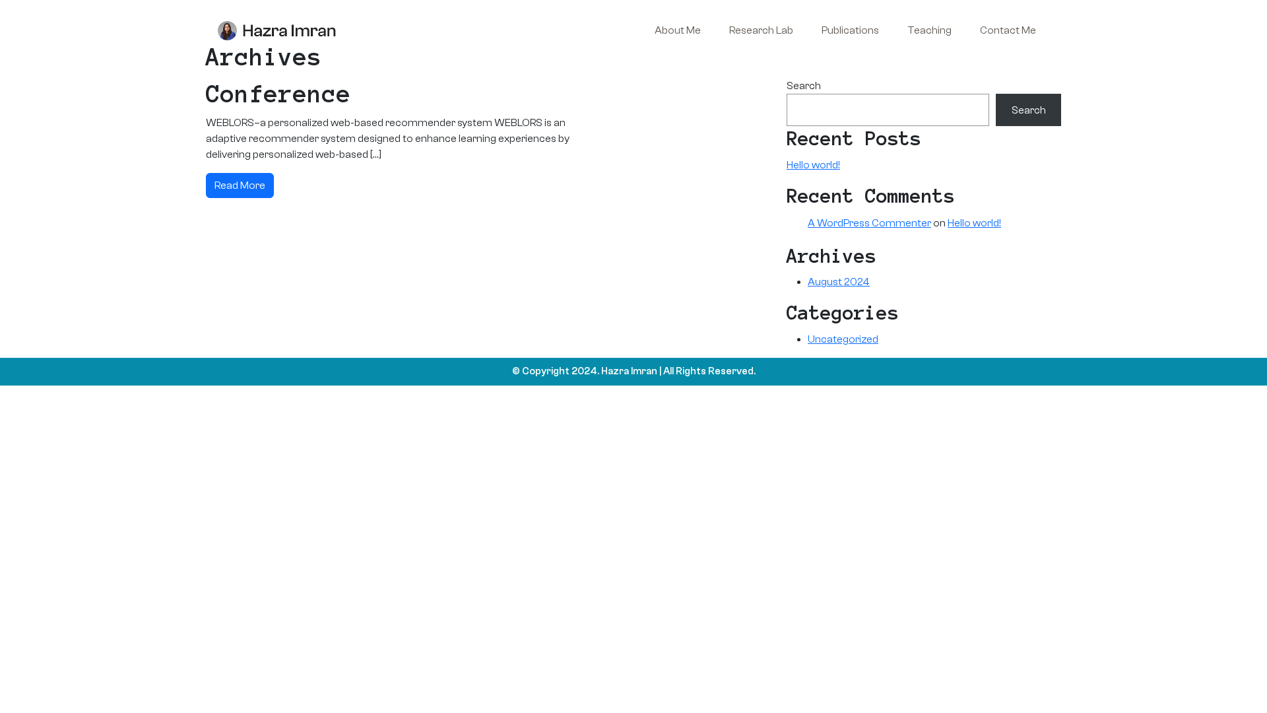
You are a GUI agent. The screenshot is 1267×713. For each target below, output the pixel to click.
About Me (678, 30)
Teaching (929, 30)
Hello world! (813, 165)
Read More (239, 185)
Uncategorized (843, 339)
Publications (850, 30)
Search (804, 86)
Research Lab (761, 30)
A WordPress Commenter (869, 223)
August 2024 (839, 282)
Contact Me (1008, 30)
